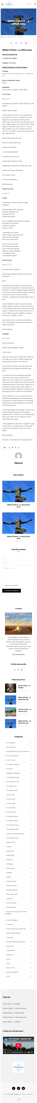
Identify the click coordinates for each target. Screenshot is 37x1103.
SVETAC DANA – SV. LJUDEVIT (12, 1022)
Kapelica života (11, 842)
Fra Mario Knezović (12, 820)
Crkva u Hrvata (11, 760)
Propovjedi (10, 937)
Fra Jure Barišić (11, 808)
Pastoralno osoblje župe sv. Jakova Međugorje (16, 913)
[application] (18, 1045)
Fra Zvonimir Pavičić (12, 829)
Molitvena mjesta (12, 885)
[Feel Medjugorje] (9, 4)
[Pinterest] (21, 43)
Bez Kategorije (11, 743)
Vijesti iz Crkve (11, 968)
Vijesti (8, 963)
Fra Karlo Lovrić (11, 812)
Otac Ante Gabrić (12, 903)
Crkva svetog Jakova (12, 756)
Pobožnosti (10, 924)
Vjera (8, 976)
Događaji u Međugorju (13, 773)
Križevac (9, 846)
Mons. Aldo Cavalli (12, 894)
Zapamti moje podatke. (11, 585)
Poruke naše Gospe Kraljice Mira (16, 929)
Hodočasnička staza (12, 838)
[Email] (26, 43)
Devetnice (9, 769)
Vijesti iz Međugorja (12, 972)
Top (19, 1099)
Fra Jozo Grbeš (11, 799)
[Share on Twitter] (16, 43)
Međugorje (10, 864)
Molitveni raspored (12, 890)
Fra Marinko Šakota (12, 816)
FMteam (15, 28)
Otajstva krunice (11, 907)
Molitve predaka (11, 881)
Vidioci (8, 959)
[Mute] (29, 1052)
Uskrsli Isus (10, 955)
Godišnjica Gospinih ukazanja (15, 834)
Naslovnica (3, 37)
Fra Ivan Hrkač (11, 795)
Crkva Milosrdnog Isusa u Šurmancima (18, 751)
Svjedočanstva (11, 950)
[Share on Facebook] (11, 43)
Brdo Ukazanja (11, 747)
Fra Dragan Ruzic (12, 786)
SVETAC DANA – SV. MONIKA (11, 1004)
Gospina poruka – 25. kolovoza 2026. (13, 1013)
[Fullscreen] (32, 1052)
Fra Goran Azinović (12, 790)
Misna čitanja (18, 16)
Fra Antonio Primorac (13, 782)
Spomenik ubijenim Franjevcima (16, 942)
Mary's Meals (10, 855)
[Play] (5, 1052)
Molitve (9, 877)
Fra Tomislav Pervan (13, 825)
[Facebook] (13, 1088)
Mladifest (9, 872)
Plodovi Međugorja (12, 920)
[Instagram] (18, 1088)
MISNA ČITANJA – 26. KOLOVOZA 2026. (14, 1017)
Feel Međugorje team (13, 777)
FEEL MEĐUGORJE (13, 1094)
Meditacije (10, 859)
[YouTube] (23, 1088)
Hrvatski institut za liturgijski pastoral (21, 440)
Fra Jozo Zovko (11, 803)
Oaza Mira (10, 898)
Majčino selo (10, 851)
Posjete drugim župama (14, 933)
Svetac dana (10, 946)
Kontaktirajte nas (18, 654)
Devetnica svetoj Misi (13, 764)
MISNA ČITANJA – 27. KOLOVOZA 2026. (14, 1008)
